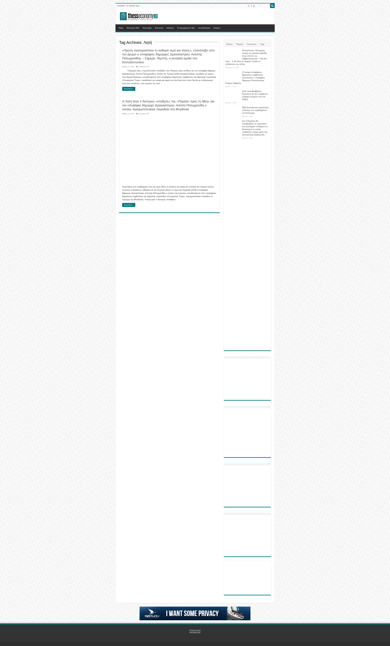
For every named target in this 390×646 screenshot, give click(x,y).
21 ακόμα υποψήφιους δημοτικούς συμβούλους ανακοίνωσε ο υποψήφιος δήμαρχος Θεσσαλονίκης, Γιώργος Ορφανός (245, 77)
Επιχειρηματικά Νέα (186, 28)
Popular (239, 44)
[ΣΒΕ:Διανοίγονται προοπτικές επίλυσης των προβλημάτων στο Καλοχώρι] (233, 110)
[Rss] (249, 6)
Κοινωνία (159, 28)
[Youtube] (254, 6)
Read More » (128, 89)
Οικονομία (147, 28)
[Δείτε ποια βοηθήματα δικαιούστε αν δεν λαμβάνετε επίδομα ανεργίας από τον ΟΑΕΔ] (233, 95)
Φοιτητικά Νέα (133, 28)
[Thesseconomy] (139, 15)
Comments (251, 44)
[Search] (272, 5)
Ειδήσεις (170, 28)
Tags (262, 44)
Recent (229, 44)
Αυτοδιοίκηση (204, 28)
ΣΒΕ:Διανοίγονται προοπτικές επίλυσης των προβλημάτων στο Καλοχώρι (255, 110)
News (121, 28)
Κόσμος (216, 28)
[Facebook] (251, 6)
